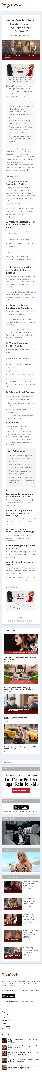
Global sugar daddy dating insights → (21, 577)
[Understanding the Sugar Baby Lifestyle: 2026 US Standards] (21, 704)
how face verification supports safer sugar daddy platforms (20, 297)
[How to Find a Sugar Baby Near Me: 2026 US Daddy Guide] (21, 644)
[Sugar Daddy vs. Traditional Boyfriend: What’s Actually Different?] (4, 1047)
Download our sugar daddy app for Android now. (21, 811)
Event (4, 1023)
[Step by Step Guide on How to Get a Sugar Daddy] (4, 1040)
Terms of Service (8, 1029)
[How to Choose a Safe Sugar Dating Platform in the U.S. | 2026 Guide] (4, 1060)
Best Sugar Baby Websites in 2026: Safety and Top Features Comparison (23, 1053)
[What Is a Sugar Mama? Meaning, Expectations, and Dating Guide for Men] (21, 674)
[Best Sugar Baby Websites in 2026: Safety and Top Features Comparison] (4, 1053)
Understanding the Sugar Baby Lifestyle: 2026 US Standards (20, 718)
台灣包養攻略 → (13, 587)
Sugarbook (6, 1012)
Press (4, 1017)
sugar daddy (20, 118)
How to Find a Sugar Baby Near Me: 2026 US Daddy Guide (20, 658)
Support (5, 1015)
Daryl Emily (18, 35)
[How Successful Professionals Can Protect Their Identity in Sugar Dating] (4, 1067)
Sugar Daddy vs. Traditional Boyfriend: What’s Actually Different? (24, 1046)
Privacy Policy (6, 1026)
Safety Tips (6, 1020)
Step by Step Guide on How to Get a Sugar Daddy (22, 1040)
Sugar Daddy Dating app (15, 990)
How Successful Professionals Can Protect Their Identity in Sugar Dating (22, 1067)
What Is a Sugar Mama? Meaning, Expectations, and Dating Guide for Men (19, 688)
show (16, 176)
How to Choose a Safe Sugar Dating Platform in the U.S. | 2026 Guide (23, 1060)
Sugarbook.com (12, 1002)
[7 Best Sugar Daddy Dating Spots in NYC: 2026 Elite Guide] (21, 734)
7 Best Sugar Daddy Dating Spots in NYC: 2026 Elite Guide (20, 748)
